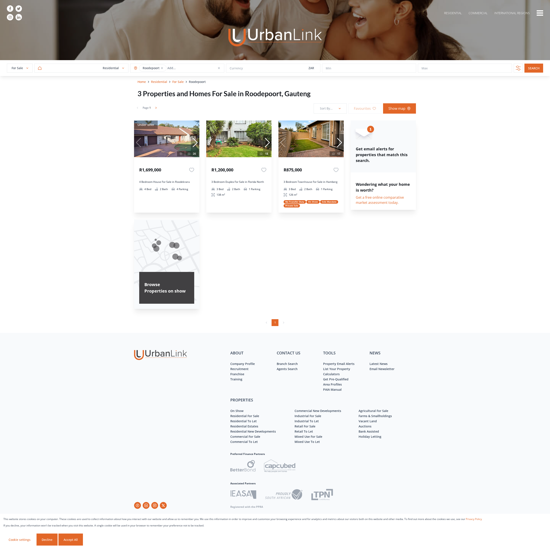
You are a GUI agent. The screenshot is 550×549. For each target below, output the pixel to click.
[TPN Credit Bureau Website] (322, 495)
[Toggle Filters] (518, 68)
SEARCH (533, 68)
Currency (236, 68)
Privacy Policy (474, 519)
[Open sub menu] (540, 13)
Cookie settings (20, 540)
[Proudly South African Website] (283, 495)
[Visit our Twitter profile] (18, 8)
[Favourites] (191, 169)
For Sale (178, 82)
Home (142, 82)
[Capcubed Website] (279, 466)
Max (425, 68)
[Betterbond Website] (242, 466)
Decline (47, 540)
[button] (162, 68)
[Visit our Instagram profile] (10, 17)
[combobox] (184, 68)
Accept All (71, 540)
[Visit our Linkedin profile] (18, 17)
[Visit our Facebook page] (10, 8)
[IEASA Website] (243, 495)
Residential (159, 82)
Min (328, 68)
